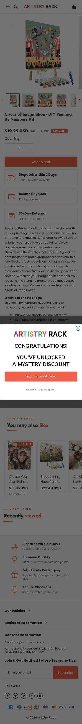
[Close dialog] (78, 328)
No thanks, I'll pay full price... (41, 389)
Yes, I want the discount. (41, 376)
